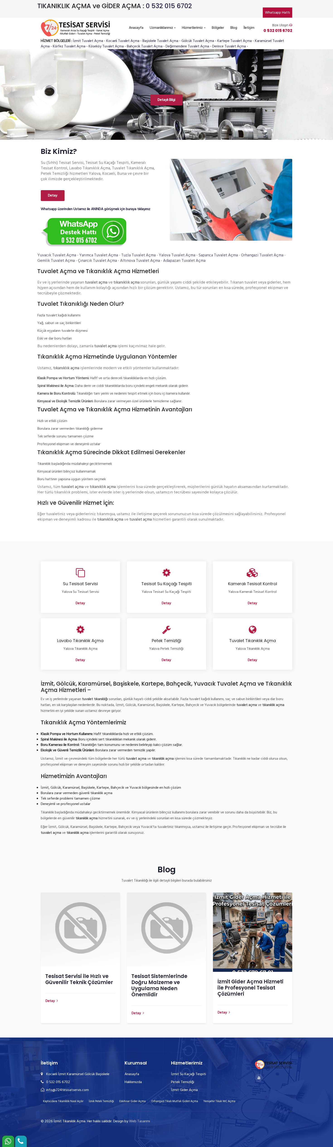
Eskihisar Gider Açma (132, 1101)
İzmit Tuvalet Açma (88, 41)
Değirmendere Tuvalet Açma (187, 46)
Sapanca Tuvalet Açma (218, 255)
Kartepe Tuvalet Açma (234, 41)
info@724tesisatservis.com (67, 1090)
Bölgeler (218, 28)
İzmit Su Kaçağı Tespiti (188, 1074)
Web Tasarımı (139, 1121)
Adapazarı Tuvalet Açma (184, 260)
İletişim (249, 28)
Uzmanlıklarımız (162, 28)
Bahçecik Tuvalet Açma (144, 46)
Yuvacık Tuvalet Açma (56, 255)
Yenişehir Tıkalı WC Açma (219, 1101)
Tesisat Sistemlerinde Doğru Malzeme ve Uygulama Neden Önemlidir (159, 985)
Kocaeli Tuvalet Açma (122, 41)
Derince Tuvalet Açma (229, 46)
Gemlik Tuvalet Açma (56, 260)
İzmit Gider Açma (184, 1090)
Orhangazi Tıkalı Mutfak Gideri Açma (174, 1101)
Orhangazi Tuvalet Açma (262, 255)
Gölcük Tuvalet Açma (197, 41)
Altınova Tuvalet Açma (140, 260)
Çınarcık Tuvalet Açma (97, 260)
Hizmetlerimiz (193, 28)
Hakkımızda (133, 1082)
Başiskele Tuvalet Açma (160, 41)
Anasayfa (136, 28)
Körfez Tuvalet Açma (69, 46)
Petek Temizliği (182, 1082)
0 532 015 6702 (169, 6)
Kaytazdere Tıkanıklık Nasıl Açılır (63, 1101)
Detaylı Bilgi (166, 100)
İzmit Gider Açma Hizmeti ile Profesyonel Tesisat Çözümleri (250, 988)
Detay (52, 196)
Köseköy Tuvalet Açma (106, 46)
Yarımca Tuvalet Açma (98, 255)
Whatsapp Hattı (277, 13)
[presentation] (5, 89)
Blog (233, 28)
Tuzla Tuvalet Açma (138, 255)
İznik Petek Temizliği (101, 1101)
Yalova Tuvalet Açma (177, 255)
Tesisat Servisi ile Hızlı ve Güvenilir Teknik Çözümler (79, 979)
